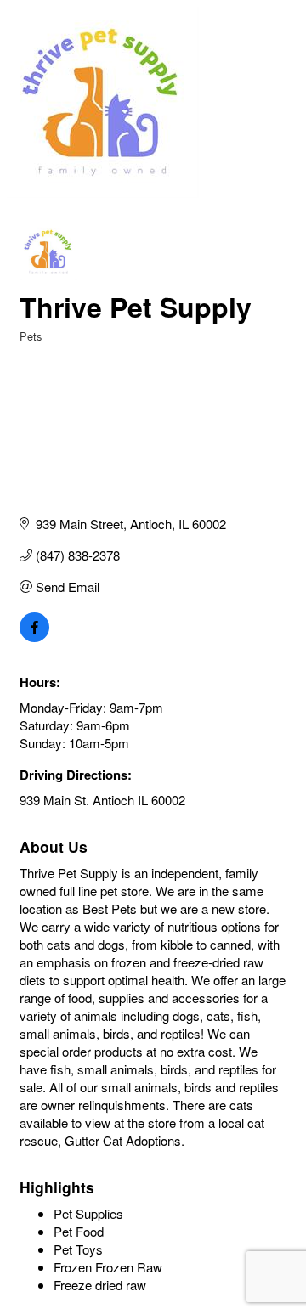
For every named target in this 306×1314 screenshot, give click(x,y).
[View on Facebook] (34, 637)
